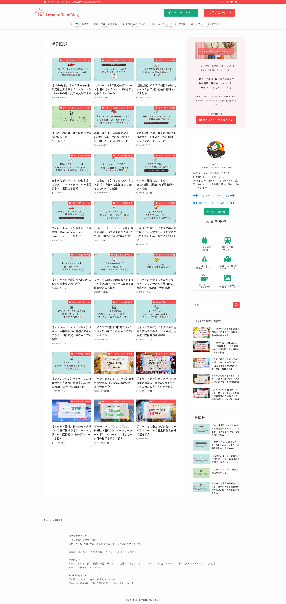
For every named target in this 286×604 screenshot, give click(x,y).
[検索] (240, 2)
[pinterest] (231, 2)
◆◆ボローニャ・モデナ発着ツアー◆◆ (214, 202)
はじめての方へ (77, 551)
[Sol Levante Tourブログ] (57, 13)
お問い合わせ (217, 211)
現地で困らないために (131, 563)
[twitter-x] (218, 2)
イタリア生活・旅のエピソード (85, 567)
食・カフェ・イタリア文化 (199, 563)
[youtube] (236, 2)
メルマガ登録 (95, 551)
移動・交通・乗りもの (104, 563)
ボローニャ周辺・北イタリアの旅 (164, 563)
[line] (227, 2)
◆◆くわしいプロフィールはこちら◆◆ (214, 195)
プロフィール (113, 551)
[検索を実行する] (236, 305)
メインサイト (130, 551)
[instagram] (223, 2)
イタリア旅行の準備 (79, 563)
